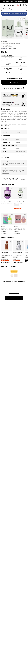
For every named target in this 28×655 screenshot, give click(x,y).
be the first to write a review (14, 298)
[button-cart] (26, 5)
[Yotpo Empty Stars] (4, 48)
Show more (4, 125)
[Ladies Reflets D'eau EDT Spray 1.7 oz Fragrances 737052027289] (12, 215)
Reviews (4, 266)
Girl (17, 178)
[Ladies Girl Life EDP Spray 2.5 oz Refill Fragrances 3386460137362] (12, 188)
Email (9, 171)
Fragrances (8, 178)
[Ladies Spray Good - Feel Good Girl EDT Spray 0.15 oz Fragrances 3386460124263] (24, 18)
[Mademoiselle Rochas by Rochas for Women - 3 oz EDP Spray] (25, 215)
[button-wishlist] (23, 5)
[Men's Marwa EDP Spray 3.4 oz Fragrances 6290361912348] (22, 242)
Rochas (14, 178)
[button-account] (20, 5)
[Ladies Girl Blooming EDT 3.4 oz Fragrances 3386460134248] (25, 188)
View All (20, 73)
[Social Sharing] (20, 18)
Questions (12, 266)
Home (3, 178)
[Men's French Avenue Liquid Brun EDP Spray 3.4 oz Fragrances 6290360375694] (10, 242)
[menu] (2, 5)
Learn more (9, 97)
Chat (13, 171)
